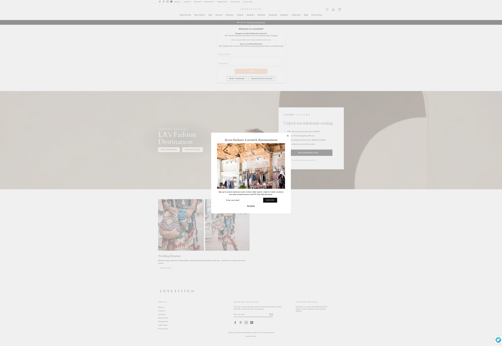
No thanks (251, 206)
